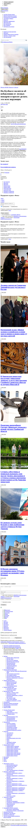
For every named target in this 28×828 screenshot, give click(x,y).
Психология (7, 722)
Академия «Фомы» (8, 18)
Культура (6, 731)
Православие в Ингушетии (13, 753)
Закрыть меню (4, 9)
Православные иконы (9, 680)
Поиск (5, 5)
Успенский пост (11, 767)
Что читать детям (11, 698)
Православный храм (9, 687)
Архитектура (10, 732)
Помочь (6, 7)
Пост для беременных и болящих (15, 770)
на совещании (22, 148)
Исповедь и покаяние (12, 801)
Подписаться (18, 637)
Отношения (7, 702)
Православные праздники (10, 669)
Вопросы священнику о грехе (14, 783)
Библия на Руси (11, 667)
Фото (5, 759)
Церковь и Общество (9, 814)
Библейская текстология (13, 661)
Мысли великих (11, 743)
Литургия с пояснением (13, 809)
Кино (8, 739)
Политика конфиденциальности (12, 645)
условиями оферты (15, 214)
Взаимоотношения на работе (14, 730)
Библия (5, 656)
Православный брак (12, 728)
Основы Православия (9, 14)
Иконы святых (10, 684)
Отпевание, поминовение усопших (16, 802)
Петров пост (10, 769)
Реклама (6, 623)
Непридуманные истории (10, 16)
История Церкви (11, 718)
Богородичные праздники (13, 676)
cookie (17, 648)
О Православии (11, 714)
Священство (10, 806)
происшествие (7, 190)
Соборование (10, 805)
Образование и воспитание (10, 704)
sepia (6, 104)
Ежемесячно (14, 206)
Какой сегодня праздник (10, 31)
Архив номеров (8, 630)
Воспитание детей (8, 691)
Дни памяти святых (12, 675)
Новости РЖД (7, 707)
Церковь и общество (9, 191)
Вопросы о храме (11, 795)
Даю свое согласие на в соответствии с (14, 217)
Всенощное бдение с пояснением (15, 810)
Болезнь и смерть (11, 723)
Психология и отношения (10, 17)
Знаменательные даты (12, 716)
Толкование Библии (12, 665)
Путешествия (7, 706)
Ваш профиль (7, 3)
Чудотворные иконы (12, 686)
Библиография (10, 668)
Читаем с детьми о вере (9, 35)
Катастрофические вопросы (8, 167)
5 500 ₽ (2, 201)
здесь (9, 210)
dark (4, 104)
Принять (3, 826)
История (6, 715)
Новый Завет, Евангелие (13, 657)
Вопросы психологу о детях (14, 700)
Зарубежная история (12, 720)
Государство (7, 181)
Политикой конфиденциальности (10, 218)
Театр (8, 740)
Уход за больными (11, 724)
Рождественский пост (12, 765)
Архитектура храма (12, 688)
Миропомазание (11, 804)
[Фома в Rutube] (6, 616)
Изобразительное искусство (14, 738)
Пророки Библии (11, 663)
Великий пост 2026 (11, 766)
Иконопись (9, 735)
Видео (5, 761)
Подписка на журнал (9, 26)
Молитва (6, 183)
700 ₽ (2, 198)
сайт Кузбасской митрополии (18, 124)
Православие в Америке (13, 746)
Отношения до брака (12, 727)
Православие (7, 185)
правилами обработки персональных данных (12, 641)
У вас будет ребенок (12, 699)
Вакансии (6, 627)
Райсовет (6, 33)
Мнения (6, 758)
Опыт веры (9, 711)
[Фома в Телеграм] (6, 612)
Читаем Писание (11, 664)
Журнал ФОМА (5, 87)
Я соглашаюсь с (11, 214)
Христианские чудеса (12, 712)
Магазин (6, 622)
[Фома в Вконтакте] (7, 610)
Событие (16, 87)
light (2, 104)
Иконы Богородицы (12, 681)
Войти (10, 42)
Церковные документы (9, 813)
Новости (6, 20)
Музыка (9, 736)
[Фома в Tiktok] (6, 614)
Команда (6, 626)
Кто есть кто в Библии (12, 660)
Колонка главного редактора (11, 703)
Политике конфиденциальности (19, 825)
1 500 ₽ (2, 200)
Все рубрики (7, 25)
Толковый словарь (11, 742)
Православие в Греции (12, 750)
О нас (5, 620)
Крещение (9, 798)
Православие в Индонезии (13, 754)
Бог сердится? (4, 164)
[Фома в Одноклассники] (8, 611)
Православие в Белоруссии (13, 749)
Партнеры (6, 628)
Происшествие (7, 188)
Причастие (9, 800)
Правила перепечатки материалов (12, 647)
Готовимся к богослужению (11, 808)
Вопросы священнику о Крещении (15, 789)
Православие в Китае (12, 755)
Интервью (6, 757)
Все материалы (7, 24)
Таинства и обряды (8, 797)
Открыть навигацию (8, 2)
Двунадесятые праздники (13, 673)
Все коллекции (7, 37)
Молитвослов (7, 22)
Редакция (6, 172)
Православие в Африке (12, 747)
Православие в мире (9, 745)
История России (11, 719)
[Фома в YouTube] (6, 615)
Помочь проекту (4, 213)
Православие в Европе (12, 751)
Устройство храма (11, 690)
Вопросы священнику (9, 21)
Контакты (6, 624)
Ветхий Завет (10, 659)
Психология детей (11, 694)
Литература (9, 734)
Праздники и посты (9, 763)
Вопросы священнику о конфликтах (16, 787)
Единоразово (5, 206)
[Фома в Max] (5, 618)
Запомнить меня (6, 602)
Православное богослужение (11, 34)
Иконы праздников (11, 683)
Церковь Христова (8, 812)
